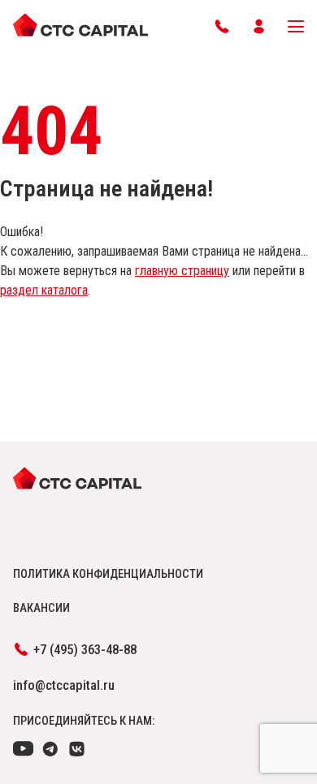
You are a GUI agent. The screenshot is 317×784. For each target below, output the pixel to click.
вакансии (41, 608)
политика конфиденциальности (108, 573)
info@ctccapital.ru (64, 685)
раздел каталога (44, 290)
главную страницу (182, 270)
